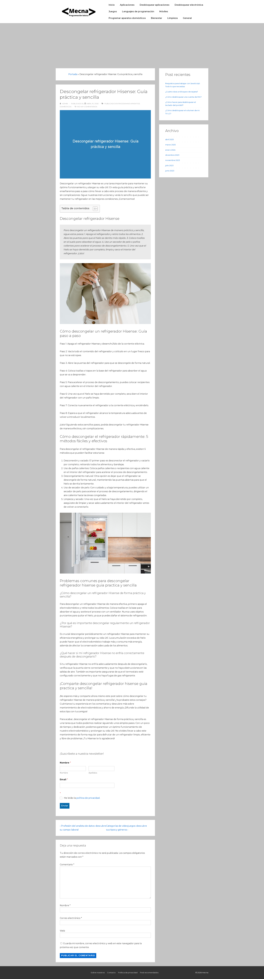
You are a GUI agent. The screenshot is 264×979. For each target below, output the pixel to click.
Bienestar (156, 18)
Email (64, 779)
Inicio (112, 5)
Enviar (64, 805)
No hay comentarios (87, 107)
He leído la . (82, 798)
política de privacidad (88, 798)
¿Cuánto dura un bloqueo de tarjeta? (181, 92)
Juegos (113, 11)
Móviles (163, 11)
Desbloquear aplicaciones (154, 5)
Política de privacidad (128, 972)
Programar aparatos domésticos (127, 18)
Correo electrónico (70, 918)
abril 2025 (169, 139)
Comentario (67, 864)
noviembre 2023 (172, 160)
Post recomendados (149, 972)
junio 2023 (169, 171)
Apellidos (93, 773)
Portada (72, 74)
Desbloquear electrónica (189, 5)
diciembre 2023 (172, 155)
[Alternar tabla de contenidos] (94, 208)
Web (62, 930)
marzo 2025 (170, 145)
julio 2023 (169, 165)
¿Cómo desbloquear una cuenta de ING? (183, 97)
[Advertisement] (132, 43)
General (187, 18)
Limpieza (172, 18)
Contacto (111, 972)
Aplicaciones (127, 5)
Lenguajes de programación (138, 11)
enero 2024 (170, 150)
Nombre (64, 773)
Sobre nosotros (98, 972)
